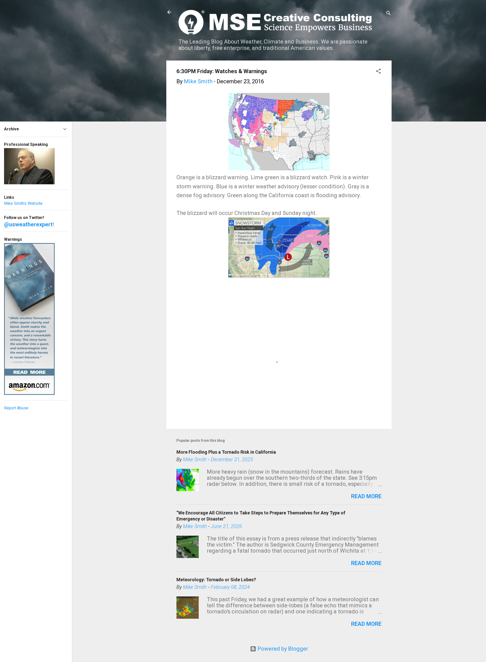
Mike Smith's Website (23, 203)
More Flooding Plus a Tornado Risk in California (226, 452)
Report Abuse (16, 408)
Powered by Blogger (282, 649)
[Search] (389, 14)
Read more (366, 496)
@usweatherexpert (28, 224)
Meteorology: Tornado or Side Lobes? (216, 579)
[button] (378, 71)
